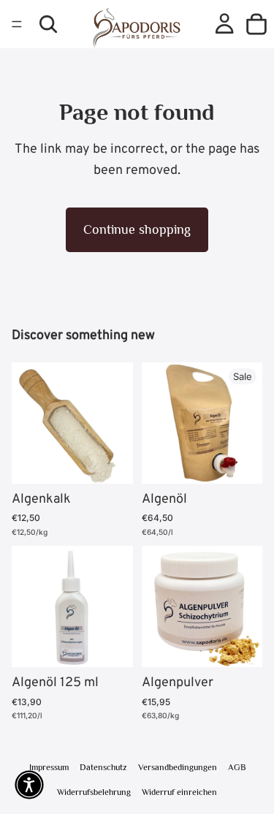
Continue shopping (137, 229)
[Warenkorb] (256, 24)
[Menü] (17, 24)
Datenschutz (103, 767)
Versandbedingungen (177, 767)
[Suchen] (48, 24)
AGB (237, 767)
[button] (29, 784)
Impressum (49, 767)
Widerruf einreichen (179, 792)
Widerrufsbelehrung (94, 792)
